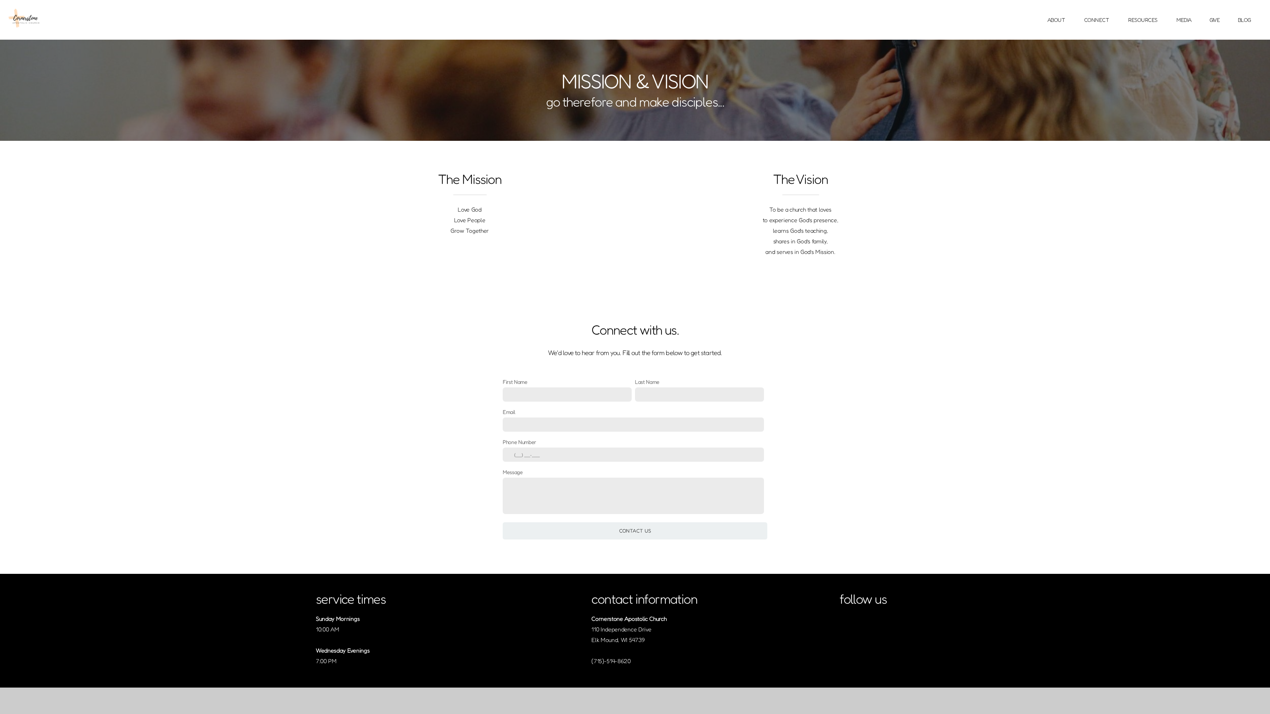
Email (509, 412)
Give (1214, 20)
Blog (1244, 20)
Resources (1143, 20)
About (1056, 20)
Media (1184, 20)
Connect (1097, 20)
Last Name (647, 382)
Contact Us (635, 531)
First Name (515, 382)
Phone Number (519, 442)
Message (513, 472)
